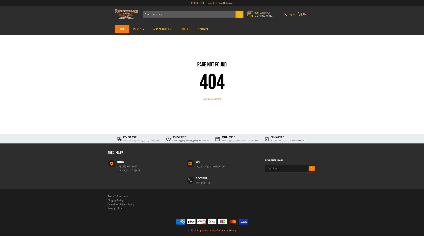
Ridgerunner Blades (206, 230)
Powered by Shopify (226, 230)
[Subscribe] (312, 168)
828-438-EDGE (197, 2)
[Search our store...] (239, 14)
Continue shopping (212, 99)
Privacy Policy (115, 208)
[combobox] (193, 14)
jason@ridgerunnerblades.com (220, 2)
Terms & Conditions (118, 196)
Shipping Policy (115, 200)
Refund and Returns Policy (121, 204)
